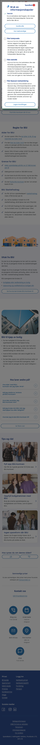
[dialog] (20, 55)
